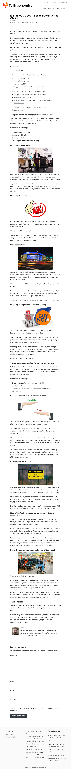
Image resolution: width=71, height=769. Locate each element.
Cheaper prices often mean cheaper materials (30, 94)
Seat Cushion (28, 752)
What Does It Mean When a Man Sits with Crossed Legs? (57, 758)
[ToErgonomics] (17, 5)
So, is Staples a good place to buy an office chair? (29, 107)
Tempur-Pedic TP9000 (49, 585)
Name (13, 681)
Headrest (39, 738)
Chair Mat (34, 731)
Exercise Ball (38, 736)
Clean (39, 731)
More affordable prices (22, 81)
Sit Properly (39, 752)
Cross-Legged (29, 733)
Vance (13, 20)
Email (12, 690)
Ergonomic (30, 736)
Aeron (28, 731)
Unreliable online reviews (23, 97)
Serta (33, 752)
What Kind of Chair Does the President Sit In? (57, 738)
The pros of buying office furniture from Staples (29, 75)
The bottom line (17, 110)
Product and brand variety (23, 78)
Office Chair (32, 749)
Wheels (42, 757)
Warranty (37, 757)
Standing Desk (31, 755)
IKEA (35, 744)
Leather (31, 746)
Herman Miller (31, 741)
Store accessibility (20, 84)
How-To (29, 744)
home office (40, 741)
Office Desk (41, 749)
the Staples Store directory (33, 300)
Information (13, 641)
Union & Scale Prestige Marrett (24, 585)
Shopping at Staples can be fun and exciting (29, 87)
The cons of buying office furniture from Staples (29, 91)
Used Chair (32, 757)
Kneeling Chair (40, 744)
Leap (27, 746)
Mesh (34, 746)
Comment (14, 655)
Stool (27, 757)
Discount (36, 733)
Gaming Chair (34, 738)
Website (13, 699)
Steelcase (40, 755)
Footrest (28, 738)
